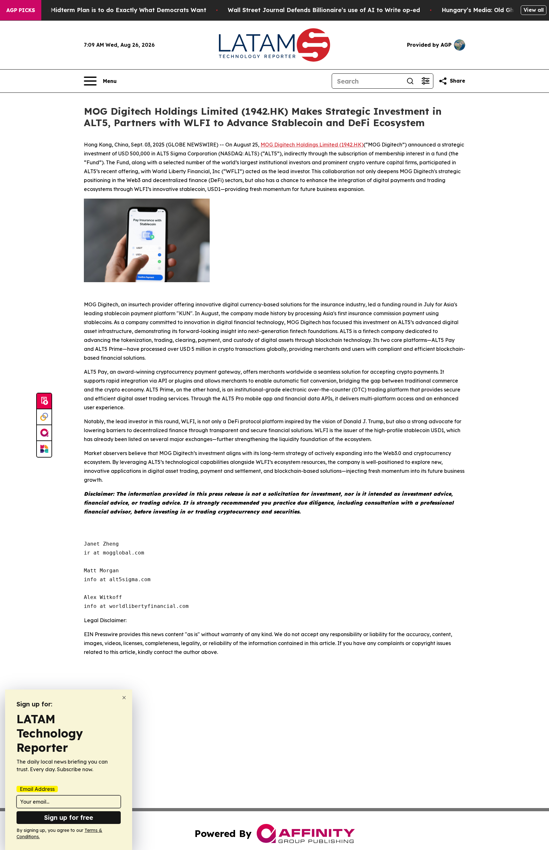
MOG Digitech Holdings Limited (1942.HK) (312, 144)
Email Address (37, 789)
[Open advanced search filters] (425, 81)
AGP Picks (20, 10)
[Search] (410, 81)
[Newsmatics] (44, 449)
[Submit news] (44, 401)
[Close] (124, 698)
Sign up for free (68, 817)
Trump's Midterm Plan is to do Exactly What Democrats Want (116, 10)
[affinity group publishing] (44, 433)
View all (534, 10)
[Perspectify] (44, 417)
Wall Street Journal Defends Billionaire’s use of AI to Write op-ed (324, 10)
